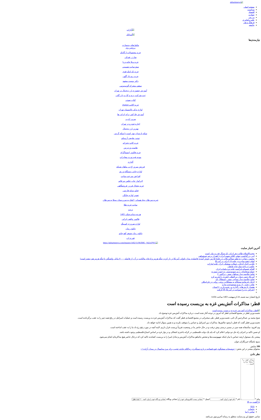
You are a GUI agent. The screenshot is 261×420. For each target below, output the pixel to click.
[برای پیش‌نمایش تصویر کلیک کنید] (236, 310)
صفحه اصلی (248, 7)
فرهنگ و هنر (248, 22)
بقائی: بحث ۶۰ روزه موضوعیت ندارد (238, 284)
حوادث (251, 15)
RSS (252, 406)
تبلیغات (251, 409)
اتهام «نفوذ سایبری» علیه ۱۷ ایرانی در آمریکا (234, 261)
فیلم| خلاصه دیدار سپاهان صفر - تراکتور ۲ (235, 274)
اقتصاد (251, 12)
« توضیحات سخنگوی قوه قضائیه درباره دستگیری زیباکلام (210, 349)
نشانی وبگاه (172, 399)
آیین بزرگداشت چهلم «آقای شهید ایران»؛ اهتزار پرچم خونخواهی (226, 256)
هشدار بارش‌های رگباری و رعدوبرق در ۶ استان (233, 287)
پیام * (257, 399)
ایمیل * (206, 399)
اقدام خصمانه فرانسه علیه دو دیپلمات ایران (235, 269)
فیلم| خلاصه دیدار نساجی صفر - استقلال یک (235, 279)
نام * (238, 399)
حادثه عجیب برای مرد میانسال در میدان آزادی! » (162, 349)
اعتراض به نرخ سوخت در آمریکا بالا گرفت (235, 290)
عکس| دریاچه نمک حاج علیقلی (240, 266)
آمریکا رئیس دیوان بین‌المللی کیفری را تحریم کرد (232, 277)
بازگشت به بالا (253, 402)
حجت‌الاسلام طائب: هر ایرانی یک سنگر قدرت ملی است (229, 253)
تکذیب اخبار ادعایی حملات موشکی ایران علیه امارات (230, 264)
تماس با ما (249, 412)
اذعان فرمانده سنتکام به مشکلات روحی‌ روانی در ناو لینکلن (227, 282)
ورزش (251, 17)
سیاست (250, 9)
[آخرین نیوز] (236, 2)
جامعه (251, 25)
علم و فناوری (248, 20)
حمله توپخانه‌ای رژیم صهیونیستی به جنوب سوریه (232, 271)
